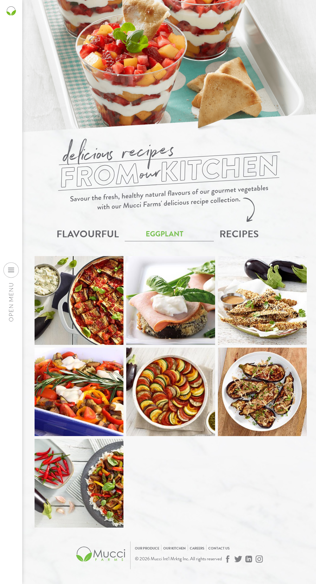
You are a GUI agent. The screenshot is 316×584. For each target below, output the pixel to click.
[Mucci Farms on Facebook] (227, 559)
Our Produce (147, 548)
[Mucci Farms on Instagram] (259, 559)
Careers (197, 548)
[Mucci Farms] (101, 565)
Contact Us (219, 548)
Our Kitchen (174, 548)
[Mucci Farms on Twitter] (238, 559)
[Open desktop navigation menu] (11, 270)
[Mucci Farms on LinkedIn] (248, 559)
